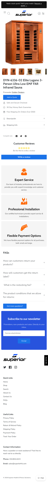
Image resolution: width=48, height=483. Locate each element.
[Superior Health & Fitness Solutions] (24, 13)
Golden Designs (18, 92)
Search (6, 389)
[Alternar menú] (4, 13)
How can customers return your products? (19, 262)
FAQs (5, 400)
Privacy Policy (8, 418)
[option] (24, 43)
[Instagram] (15, 367)
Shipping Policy (9, 429)
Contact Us (7, 396)
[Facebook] (10, 367)
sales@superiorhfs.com (17, 463)
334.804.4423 (15, 459)
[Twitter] (4, 367)
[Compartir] (16, 136)
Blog (5, 404)
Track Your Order (9, 436)
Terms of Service (9, 422)
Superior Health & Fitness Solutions (19, 478)
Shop (5, 385)
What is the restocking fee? (17, 285)
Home (5, 382)
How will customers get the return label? (20, 274)
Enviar (24, 341)
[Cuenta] (38, 13)
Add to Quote (12, 97)
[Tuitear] (21, 136)
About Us (6, 393)
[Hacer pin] (25, 136)
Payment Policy (9, 433)
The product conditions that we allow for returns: (22, 295)
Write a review (24, 157)
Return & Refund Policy (12, 425)
